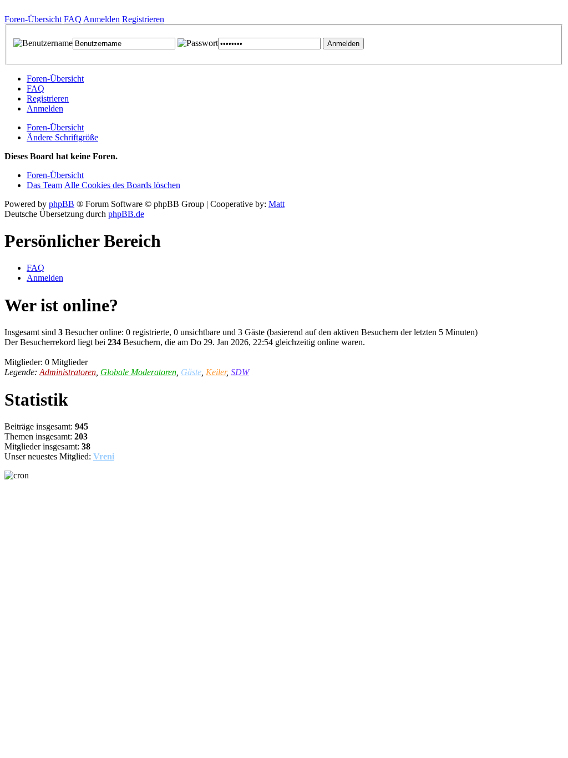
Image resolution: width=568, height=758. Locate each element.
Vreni (103, 456)
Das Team (44, 185)
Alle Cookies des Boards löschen (122, 185)
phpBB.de (126, 214)
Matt (276, 204)
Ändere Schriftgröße (62, 137)
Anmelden (45, 108)
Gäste (191, 372)
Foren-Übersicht (55, 78)
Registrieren (48, 98)
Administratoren (67, 372)
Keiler (216, 372)
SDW (240, 372)
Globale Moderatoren (138, 372)
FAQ (35, 88)
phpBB (61, 204)
